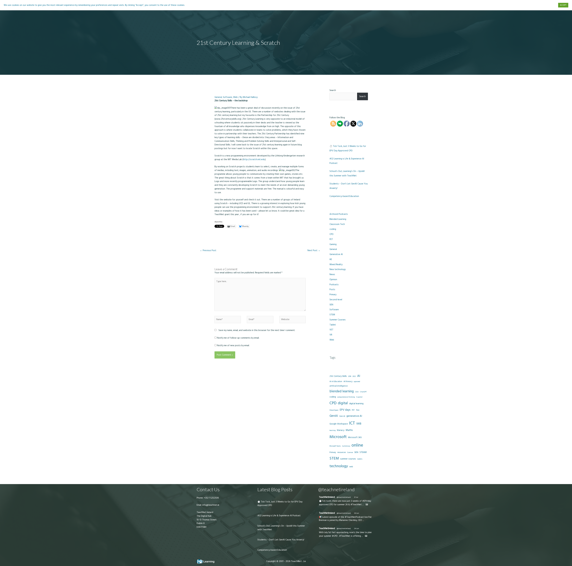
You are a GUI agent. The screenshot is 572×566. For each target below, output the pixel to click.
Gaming (332, 244)
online (357, 445)
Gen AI (342, 416)
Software (227, 97)
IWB (358, 424)
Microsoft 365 (355, 437)
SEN (331, 304)
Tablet (332, 324)
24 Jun (356, 528)
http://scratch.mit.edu (254, 159)
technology (338, 466)
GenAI (333, 416)
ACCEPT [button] (563, 5)
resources (341, 452)
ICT (352, 423)
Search (332, 90)
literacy (340, 430)
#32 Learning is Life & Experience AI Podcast (279, 515)
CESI (357, 392)
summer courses (348, 458)
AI (358, 376)
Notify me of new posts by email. (233, 345)
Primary (332, 294)
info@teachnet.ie (210, 505)
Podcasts (334, 284)
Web (235, 97)
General (218, 97)
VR (330, 334)
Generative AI (336, 254)
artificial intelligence (338, 385)
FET (331, 239)
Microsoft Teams (335, 446)
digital (343, 403)
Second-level (335, 299)
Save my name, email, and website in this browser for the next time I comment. (257, 330)
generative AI (354, 416)
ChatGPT (363, 392)
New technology (337, 269)
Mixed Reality (335, 264)
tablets (359, 459)
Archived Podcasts (338, 214)
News (332, 274)
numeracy (346, 446)
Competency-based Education (344, 196)
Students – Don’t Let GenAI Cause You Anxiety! (280, 539)
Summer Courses (337, 319)
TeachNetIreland (327, 497)
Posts (332, 289)
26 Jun (356, 513)
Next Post (313, 250)
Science (350, 452)
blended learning (341, 391)
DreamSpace (333, 410)
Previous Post (208, 250)
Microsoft (338, 437)
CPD (331, 234)
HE (330, 259)
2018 (349, 376)
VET (331, 329)
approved (357, 382)
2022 (354, 376)
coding (332, 229)
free (357, 410)
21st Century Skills (338, 376)
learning (332, 430)
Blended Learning (337, 219)
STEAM (363, 452)
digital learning (356, 403)
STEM (332, 314)
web (351, 466)
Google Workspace (338, 423)
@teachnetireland (344, 497)
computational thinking (346, 397)
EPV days (345, 410)
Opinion (333, 279)
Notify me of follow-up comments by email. (238, 337)
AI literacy (347, 381)
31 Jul (356, 497)
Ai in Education (335, 381)
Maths (349, 430)
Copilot (359, 397)
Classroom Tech (337, 224)
